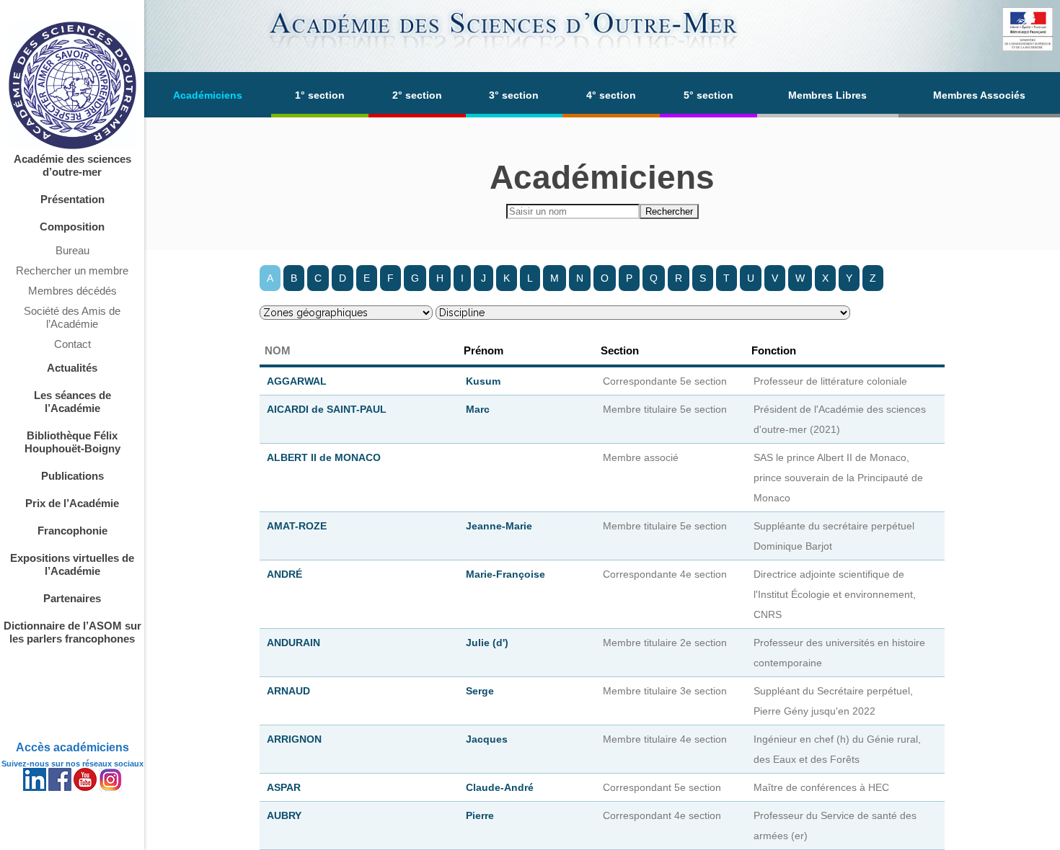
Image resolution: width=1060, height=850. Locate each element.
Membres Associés (979, 95)
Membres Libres (827, 95)
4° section (611, 95)
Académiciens (207, 95)
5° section (708, 95)
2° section (417, 95)
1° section (320, 95)
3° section (514, 95)
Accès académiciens (72, 747)
